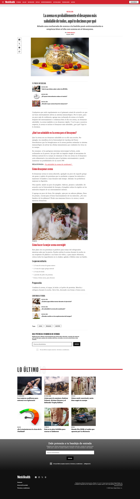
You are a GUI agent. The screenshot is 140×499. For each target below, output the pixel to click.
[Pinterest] (19, 48)
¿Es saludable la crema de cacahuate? (58, 164)
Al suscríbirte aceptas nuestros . (58, 349)
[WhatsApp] (19, 52)
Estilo (38, 2)
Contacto (19, 482)
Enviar (77, 344)
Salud (24, 2)
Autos (73, 2)
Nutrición (31, 2)
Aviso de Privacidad (22, 485)
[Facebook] (19, 40)
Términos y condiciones (23, 488)
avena (40, 326)
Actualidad (57, 2)
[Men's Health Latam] (10, 2)
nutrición (57, 326)
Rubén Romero (71, 32)
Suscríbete (134, 2)
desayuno (48, 326)
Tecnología (66, 2)
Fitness (18, 2)
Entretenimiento (46, 2)
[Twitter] (19, 44)
